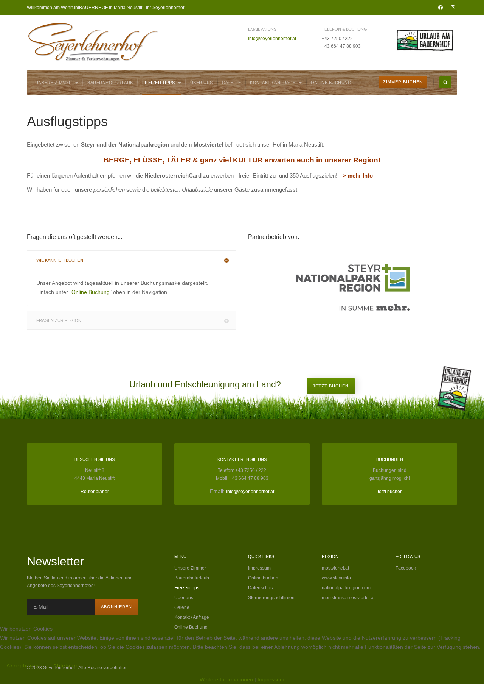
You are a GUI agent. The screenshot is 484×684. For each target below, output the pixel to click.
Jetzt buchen (331, 386)
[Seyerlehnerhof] (93, 42)
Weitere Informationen (226, 679)
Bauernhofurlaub (110, 82)
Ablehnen (66, 665)
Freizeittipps (159, 82)
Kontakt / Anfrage (273, 82)
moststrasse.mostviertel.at (348, 597)
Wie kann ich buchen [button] (59, 260)
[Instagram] (452, 7)
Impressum (259, 568)
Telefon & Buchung (344, 29)
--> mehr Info (356, 175)
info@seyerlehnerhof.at (272, 38)
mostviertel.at (335, 568)
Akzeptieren (22, 665)
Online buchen (263, 578)
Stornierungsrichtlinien (271, 597)
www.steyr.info (336, 578)
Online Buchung (331, 82)
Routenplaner (95, 491)
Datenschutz (261, 587)
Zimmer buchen (403, 82)
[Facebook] (440, 7)
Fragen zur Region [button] (58, 320)
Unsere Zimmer (54, 82)
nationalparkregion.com (346, 587)
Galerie (231, 82)
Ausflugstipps (67, 121)
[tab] (131, 259)
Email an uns (262, 29)
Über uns (201, 82)
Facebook (406, 568)
